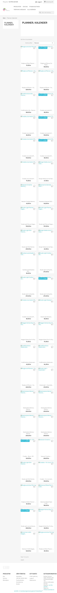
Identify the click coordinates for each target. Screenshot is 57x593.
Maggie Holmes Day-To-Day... (28, 339)
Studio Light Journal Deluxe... (28, 526)
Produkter (17, 6)
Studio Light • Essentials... (46, 385)
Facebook (4, 567)
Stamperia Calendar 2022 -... (46, 201)
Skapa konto (33, 580)
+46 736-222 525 (13, 2)
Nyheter (5, 578)
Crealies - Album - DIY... (28, 456)
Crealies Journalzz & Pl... (46, 110)
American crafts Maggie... (28, 549)
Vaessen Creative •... (46, 456)
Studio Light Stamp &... (46, 316)
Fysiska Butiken (34, 6)
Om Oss (25, 6)
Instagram (7, 567)
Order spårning (33, 576)
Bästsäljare (6, 580)
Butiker (18, 584)
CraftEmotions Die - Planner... (28, 110)
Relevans (43, 43)
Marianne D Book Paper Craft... (46, 502)
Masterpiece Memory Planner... (28, 408)
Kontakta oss (19, 582)
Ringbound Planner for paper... (46, 64)
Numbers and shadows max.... (28, 270)
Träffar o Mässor (20, 9)
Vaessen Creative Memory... (28, 201)
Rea (4, 576)
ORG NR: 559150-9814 (21, 578)
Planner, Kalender (9, 24)
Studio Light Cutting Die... (46, 269)
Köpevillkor (19, 576)
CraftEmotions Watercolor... (28, 362)
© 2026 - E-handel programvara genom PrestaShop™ (28, 591)
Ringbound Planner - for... (28, 87)
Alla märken (31, 9)
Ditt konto (33, 574)
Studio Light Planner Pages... (28, 224)
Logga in (32, 578)
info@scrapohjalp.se (49, 589)
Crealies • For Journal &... (46, 479)
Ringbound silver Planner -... (28, 63)
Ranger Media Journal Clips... (46, 178)
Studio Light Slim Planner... (28, 247)
